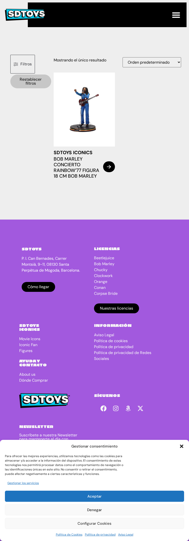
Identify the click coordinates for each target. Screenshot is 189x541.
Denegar (94, 509)
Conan (100, 287)
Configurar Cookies (94, 523)
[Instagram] (116, 408)
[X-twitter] (140, 408)
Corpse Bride (106, 293)
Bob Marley (104, 263)
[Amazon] (128, 408)
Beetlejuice (104, 258)
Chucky (101, 269)
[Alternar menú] (176, 15)
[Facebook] (103, 408)
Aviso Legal (125, 535)
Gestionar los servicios (23, 483)
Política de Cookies (69, 535)
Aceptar (94, 496)
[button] (181, 446)
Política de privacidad (100, 535)
